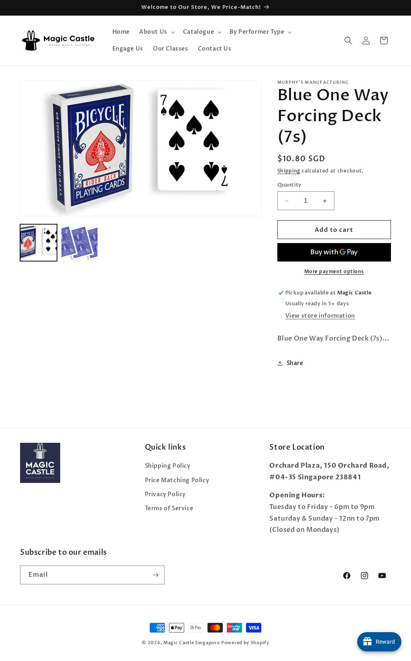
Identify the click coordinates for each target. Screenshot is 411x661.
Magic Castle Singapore (191, 643)
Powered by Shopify (245, 643)
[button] (156, 32)
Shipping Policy (168, 466)
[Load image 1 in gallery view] (38, 242)
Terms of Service (169, 508)
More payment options (334, 271)
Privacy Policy (165, 494)
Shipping (289, 171)
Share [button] (295, 363)
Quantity (289, 185)
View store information (320, 316)
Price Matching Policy (177, 480)
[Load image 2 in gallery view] (79, 242)
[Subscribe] (155, 575)
